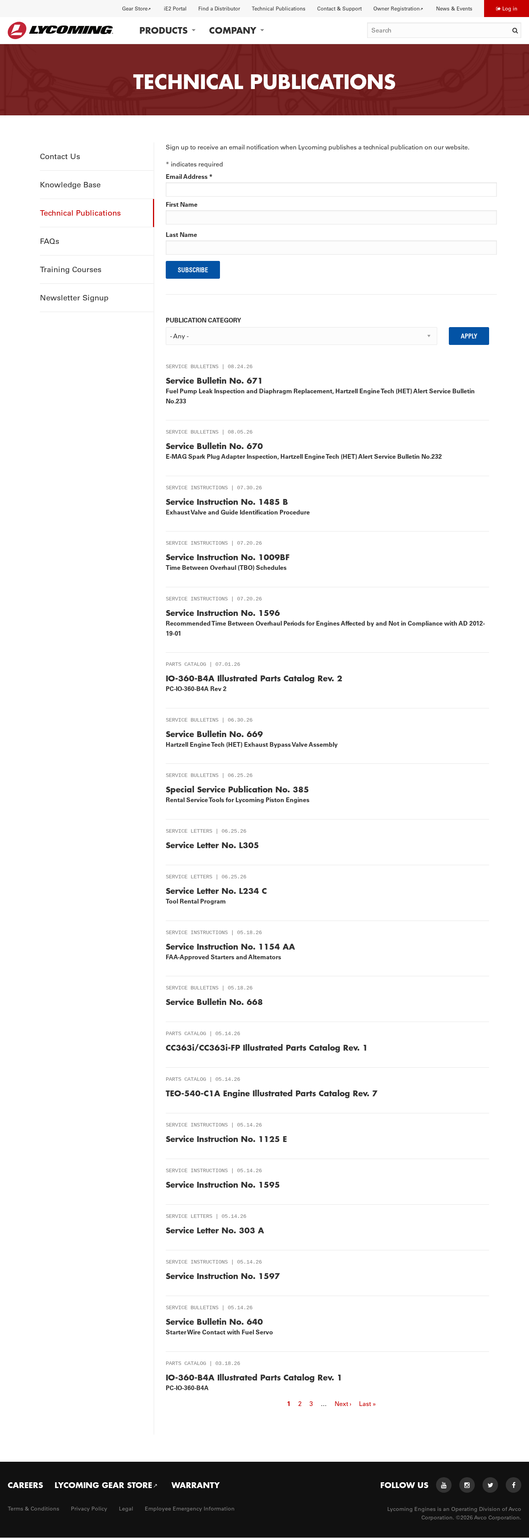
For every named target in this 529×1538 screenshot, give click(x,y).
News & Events (454, 8)
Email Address (189, 176)
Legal (126, 1508)
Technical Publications (279, 8)
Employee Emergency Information (190, 1508)
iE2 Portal (175, 8)
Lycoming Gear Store (103, 1485)
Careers (25, 1485)
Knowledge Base (70, 184)
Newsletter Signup (74, 297)
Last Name (181, 234)
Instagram (467, 1485)
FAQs (49, 241)
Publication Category (203, 320)
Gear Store (135, 8)
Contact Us (60, 156)
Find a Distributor (219, 8)
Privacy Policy (89, 1508)
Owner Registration (396, 8)
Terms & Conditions (33, 1508)
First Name (182, 204)
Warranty (196, 1485)
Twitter (490, 1485)
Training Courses (70, 269)
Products (163, 30)
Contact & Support (339, 8)
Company (232, 30)
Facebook (513, 1485)
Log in (509, 8)
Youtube (444, 1485)
